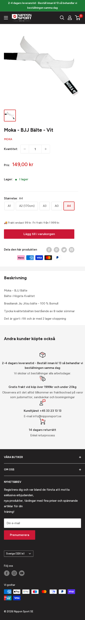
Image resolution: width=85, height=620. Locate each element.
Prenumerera (19, 535)
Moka (8, 139)
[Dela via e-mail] (71, 249)
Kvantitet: (11, 149)
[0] (77, 17)
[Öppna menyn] (6, 17)
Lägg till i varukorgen (39, 234)
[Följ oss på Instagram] (14, 573)
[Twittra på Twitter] (64, 249)
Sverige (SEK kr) (15, 553)
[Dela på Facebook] (49, 249)
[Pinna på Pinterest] (56, 249)
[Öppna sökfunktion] (62, 18)
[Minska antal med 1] (25, 149)
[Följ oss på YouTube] (22, 573)
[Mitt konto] (70, 18)
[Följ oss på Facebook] (6, 573)
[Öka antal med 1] (46, 149)
